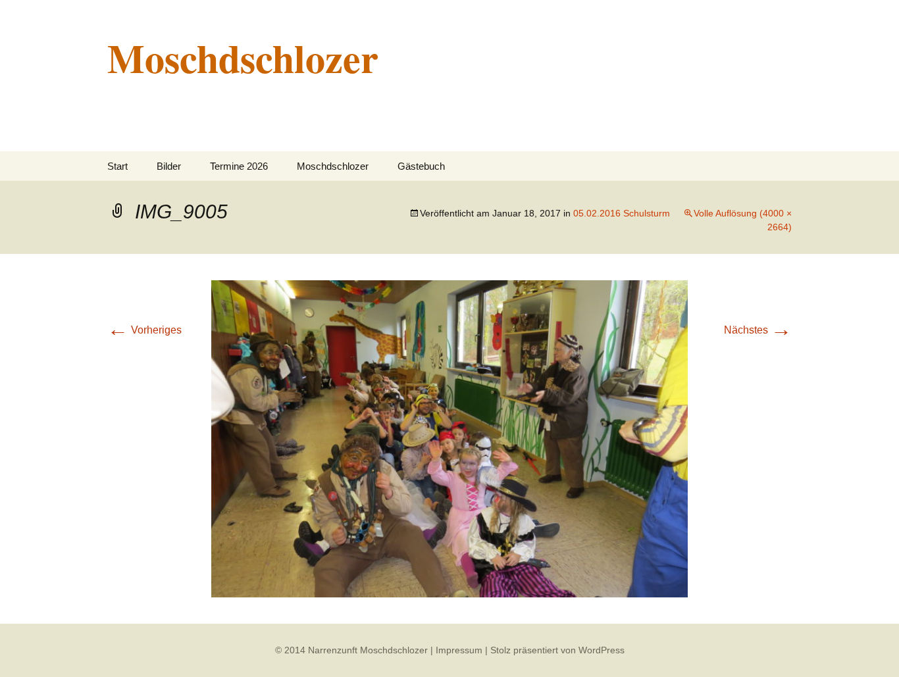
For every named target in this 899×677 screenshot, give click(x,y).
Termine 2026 (239, 166)
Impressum (459, 650)
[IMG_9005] (449, 437)
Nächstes (758, 330)
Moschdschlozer (333, 166)
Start (117, 166)
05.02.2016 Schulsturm (621, 213)
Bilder (169, 166)
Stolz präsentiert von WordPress (557, 650)
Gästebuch (421, 166)
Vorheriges (144, 330)
